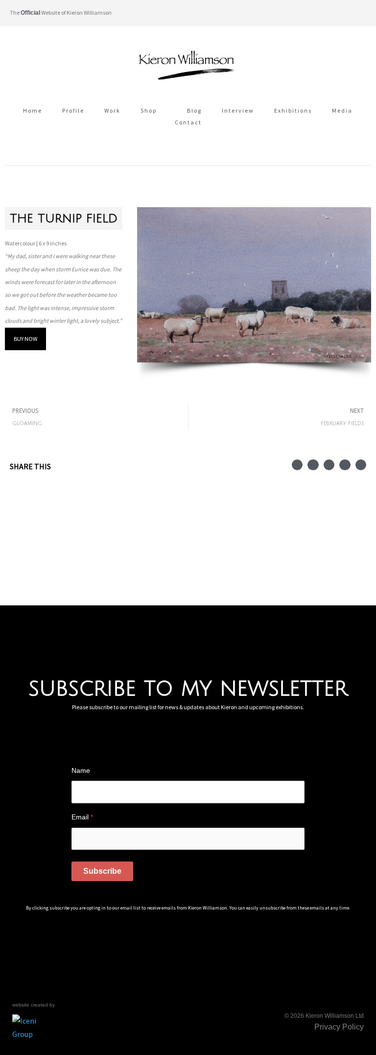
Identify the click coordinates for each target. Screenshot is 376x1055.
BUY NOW (25, 338)
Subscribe (102, 871)
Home (32, 110)
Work (112, 110)
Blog (194, 110)
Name (80, 770)
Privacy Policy (339, 1027)
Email (82, 817)
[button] (358, 13)
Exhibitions (293, 110)
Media (342, 110)
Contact (188, 122)
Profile (73, 110)
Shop (149, 110)
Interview (238, 110)
